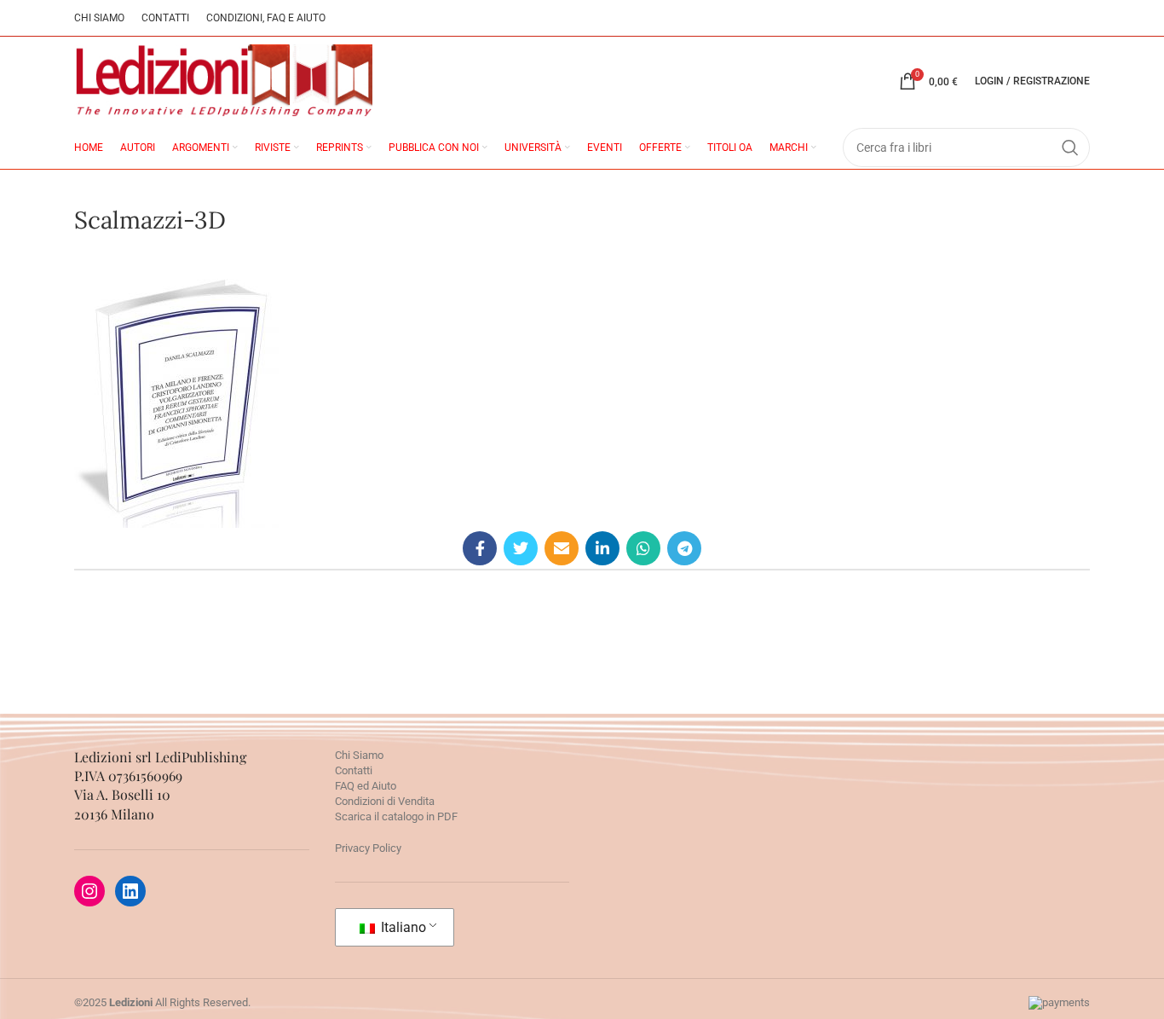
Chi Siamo (359, 755)
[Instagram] (89, 891)
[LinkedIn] (130, 891)
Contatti (353, 770)
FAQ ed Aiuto (365, 785)
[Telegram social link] (684, 548)
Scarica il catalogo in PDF (396, 816)
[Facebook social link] (480, 548)
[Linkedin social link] (602, 548)
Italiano (401, 927)
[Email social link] (562, 548)
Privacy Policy (368, 848)
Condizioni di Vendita (385, 801)
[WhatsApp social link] (643, 548)
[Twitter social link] (521, 548)
